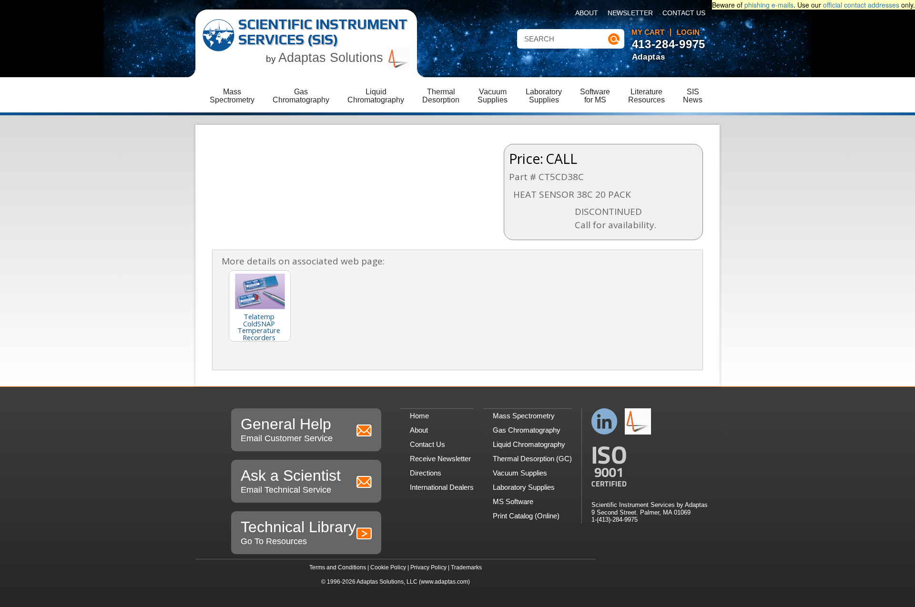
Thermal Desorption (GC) (532, 459)
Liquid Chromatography (529, 444)
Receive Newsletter (440, 459)
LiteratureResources (646, 96)
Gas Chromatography (526, 430)
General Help (287, 429)
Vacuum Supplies (520, 473)
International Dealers (442, 487)
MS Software (513, 501)
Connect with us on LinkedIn (604, 421)
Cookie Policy (388, 567)
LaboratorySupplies (544, 96)
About (586, 13)
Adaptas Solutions (332, 58)
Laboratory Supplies (524, 487)
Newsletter (630, 13)
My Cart (647, 32)
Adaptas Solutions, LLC (386, 581)
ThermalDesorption (440, 96)
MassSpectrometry (232, 96)
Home (419, 416)
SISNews (692, 96)
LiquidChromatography (375, 96)
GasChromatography (301, 96)
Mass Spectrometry (524, 416)
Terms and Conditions (337, 567)
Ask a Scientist (291, 481)
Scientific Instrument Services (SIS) (322, 32)
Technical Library (298, 532)
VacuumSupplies (493, 96)
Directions (425, 473)
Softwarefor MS (595, 96)
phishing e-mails (768, 5)
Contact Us (683, 13)
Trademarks (466, 567)
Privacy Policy (428, 567)
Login (688, 32)
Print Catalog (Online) (526, 516)
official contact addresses (861, 5)
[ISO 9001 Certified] (649, 466)
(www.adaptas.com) (444, 581)
